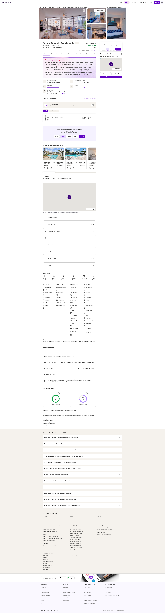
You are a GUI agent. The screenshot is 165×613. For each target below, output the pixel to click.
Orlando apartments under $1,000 (50, 536)
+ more (64, 93)
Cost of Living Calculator (69, 592)
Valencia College (100, 520)
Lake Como (45, 569)
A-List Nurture (87, 595)
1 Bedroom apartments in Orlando (50, 545)
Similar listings (60, 53)
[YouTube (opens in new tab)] (54, 610)
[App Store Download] (62, 578)
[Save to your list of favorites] (84, 10)
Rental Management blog (90, 600)
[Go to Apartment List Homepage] (6, 2)
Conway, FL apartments (75, 518)
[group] (53, 154)
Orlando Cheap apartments (49, 540)
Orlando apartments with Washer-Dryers (52, 525)
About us (43, 587)
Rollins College (100, 525)
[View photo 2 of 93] (96, 31)
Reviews (82, 53)
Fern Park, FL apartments (75, 529)
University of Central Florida (103, 523)
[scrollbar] (69, 172)
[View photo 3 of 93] (96, 15)
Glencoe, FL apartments (75, 549)
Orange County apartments (76, 554)
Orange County (51, 7)
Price (52, 53)
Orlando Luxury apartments (49, 529)
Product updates (45, 595)
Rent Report (66, 600)
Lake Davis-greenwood (48, 561)
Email (106, 73)
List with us (143, 3)
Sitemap (43, 606)
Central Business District (68, 7)
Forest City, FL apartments (76, 537)
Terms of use (108, 589)
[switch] (69, 105)
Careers (43, 589)
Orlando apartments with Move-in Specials (52, 538)
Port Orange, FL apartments (76, 547)
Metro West (45, 555)
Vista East (45, 563)
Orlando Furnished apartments (50, 527)
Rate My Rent (66, 589)
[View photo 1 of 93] (62, 23)
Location (68, 53)
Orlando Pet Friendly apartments (50, 531)
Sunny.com (44, 597)
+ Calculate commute (53, 87)
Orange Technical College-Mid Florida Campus (107, 527)
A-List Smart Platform (89, 589)
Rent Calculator (66, 595)
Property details (90, 53)
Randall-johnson (46, 567)
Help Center (87, 606)
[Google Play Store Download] (71, 578)
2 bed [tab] (56, 110)
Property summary (53, 60)
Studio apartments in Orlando (49, 547)
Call (118, 73)
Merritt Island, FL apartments (76, 531)
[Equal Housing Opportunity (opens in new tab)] (42, 610)
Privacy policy (109, 587)
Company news (45, 592)
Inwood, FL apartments (75, 535)
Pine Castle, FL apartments (76, 520)
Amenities (75, 53)
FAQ (42, 603)
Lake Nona (45, 557)
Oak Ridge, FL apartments (75, 525)
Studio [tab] (45, 110)
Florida (44, 7)
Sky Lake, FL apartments (75, 523)
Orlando (59, 7)
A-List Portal (87, 587)
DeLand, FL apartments (75, 539)
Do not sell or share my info (112, 595)
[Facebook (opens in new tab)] (48, 610)
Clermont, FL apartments (75, 543)
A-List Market (87, 592)
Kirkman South (46, 559)
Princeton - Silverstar (47, 565)
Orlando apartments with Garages (50, 518)
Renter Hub (65, 587)
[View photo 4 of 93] (116, 23)
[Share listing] (121, 54)
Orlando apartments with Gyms (50, 520)
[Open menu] (162, 2)
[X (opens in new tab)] (51, 610)
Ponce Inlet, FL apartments (76, 533)
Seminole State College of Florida (104, 529)
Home (40, 7)
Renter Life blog (67, 597)
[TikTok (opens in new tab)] (60, 610)
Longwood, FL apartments (75, 545)
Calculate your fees (90, 98)
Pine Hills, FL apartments (75, 541)
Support (43, 600)
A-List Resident (88, 597)
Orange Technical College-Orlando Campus (106, 518)
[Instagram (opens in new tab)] (57, 610)
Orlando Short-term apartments (104, 534)
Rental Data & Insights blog (91, 603)
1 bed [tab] (51, 110)
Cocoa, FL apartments (75, 527)
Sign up (157, 2)
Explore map (91, 209)
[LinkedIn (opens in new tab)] (45, 610)
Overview (46, 53)
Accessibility (108, 592)
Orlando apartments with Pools (50, 523)
